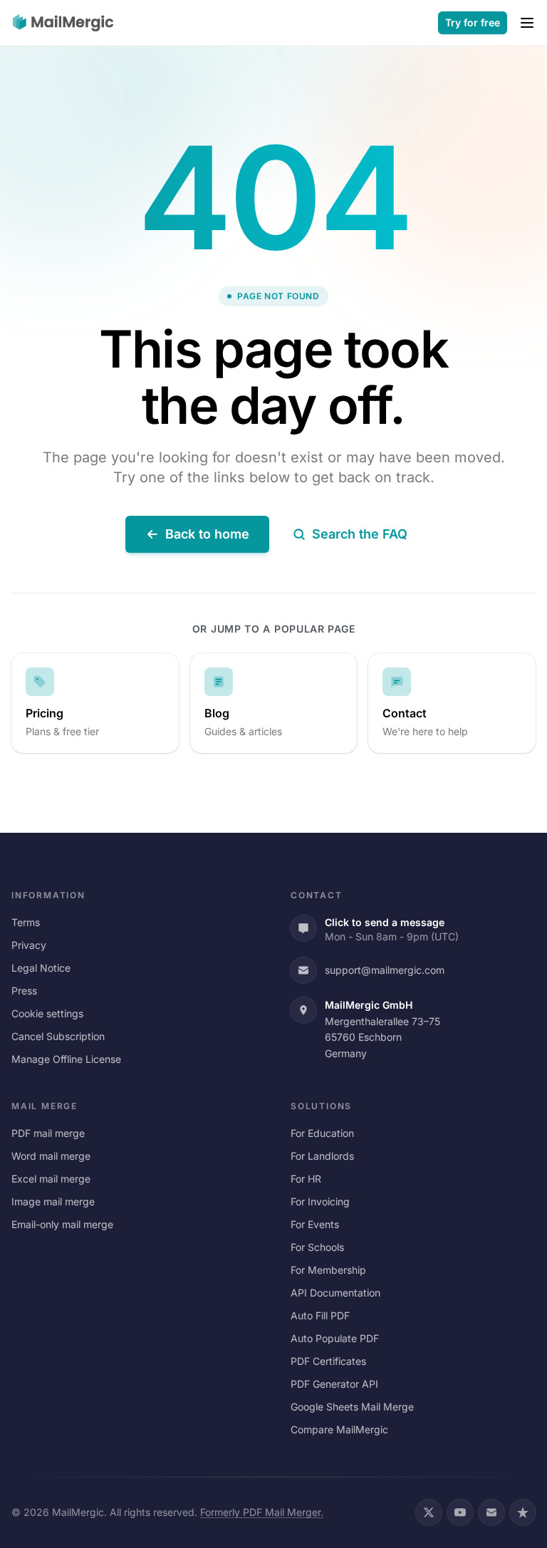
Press (24, 991)
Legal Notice (41, 968)
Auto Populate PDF (335, 1338)
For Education (322, 1133)
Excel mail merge (50, 1179)
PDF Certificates (328, 1361)
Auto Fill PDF (320, 1315)
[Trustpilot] (523, 1512)
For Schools (317, 1247)
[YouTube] (460, 1512)
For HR (306, 1179)
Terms (25, 922)
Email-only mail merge (62, 1224)
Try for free (472, 22)
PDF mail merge (48, 1133)
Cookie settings (47, 1013)
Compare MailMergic (339, 1429)
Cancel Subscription (58, 1036)
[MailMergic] (63, 23)
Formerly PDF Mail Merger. (261, 1512)
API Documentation (335, 1293)
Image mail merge (53, 1201)
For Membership (328, 1270)
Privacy (28, 945)
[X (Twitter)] (429, 1512)
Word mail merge (50, 1156)
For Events (315, 1224)
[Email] (491, 1512)
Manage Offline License (66, 1059)
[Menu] (527, 23)
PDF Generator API (334, 1384)
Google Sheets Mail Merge (352, 1407)
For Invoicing (320, 1201)
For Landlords (322, 1156)
